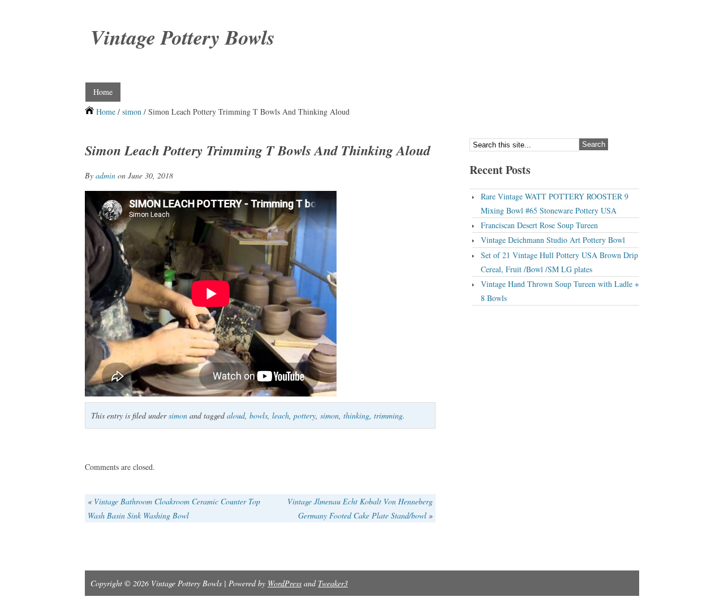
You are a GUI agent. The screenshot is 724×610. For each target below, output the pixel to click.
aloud (236, 415)
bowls (258, 415)
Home (103, 91)
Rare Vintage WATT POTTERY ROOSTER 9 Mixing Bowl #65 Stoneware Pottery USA (554, 203)
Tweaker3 (333, 583)
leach (280, 415)
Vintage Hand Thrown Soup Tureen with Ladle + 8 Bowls (560, 290)
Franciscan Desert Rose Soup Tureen (539, 225)
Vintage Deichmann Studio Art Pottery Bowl (553, 239)
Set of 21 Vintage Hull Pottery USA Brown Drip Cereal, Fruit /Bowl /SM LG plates (559, 262)
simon (131, 111)
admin (105, 175)
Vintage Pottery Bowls (182, 37)
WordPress (284, 583)
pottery (305, 415)
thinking (356, 415)
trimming (388, 415)
